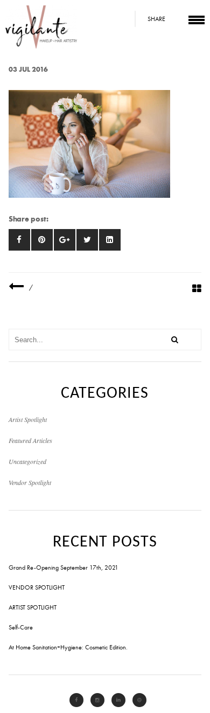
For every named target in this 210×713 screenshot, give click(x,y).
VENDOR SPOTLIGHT (37, 587)
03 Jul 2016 (28, 69)
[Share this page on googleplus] (64, 240)
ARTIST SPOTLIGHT (33, 607)
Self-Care (21, 627)
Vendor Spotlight (30, 482)
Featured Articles (30, 440)
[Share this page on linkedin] (110, 240)
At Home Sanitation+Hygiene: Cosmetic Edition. (68, 647)
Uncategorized (27, 461)
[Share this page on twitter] (87, 240)
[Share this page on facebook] (19, 240)
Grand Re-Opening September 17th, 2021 (63, 567)
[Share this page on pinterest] (42, 240)
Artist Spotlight (28, 419)
